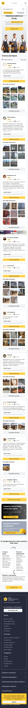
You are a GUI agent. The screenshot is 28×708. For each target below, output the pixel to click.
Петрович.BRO (7, 640)
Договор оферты (8, 661)
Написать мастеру (14, 81)
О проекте (6, 626)
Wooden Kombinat (11, 402)
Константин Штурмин (12, 237)
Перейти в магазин (11, 532)
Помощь (6, 656)
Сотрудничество (8, 663)
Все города (6, 631)
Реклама (6, 666)
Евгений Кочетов (11, 175)
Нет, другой (20, 12)
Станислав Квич (11, 438)
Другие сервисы (8, 649)
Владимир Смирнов (12, 479)
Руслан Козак (10, 265)
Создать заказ (14, 29)
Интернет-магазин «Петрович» (11, 637)
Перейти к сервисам (11, 517)
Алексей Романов (11, 63)
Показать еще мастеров (14, 499)
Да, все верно (8, 13)
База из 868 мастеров (9, 621)
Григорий (9, 355)
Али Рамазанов (11, 312)
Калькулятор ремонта (9, 642)
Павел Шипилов (11, 117)
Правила (6, 659)
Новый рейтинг (7, 628)
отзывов (17, 67)
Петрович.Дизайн (8, 645)
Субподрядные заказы (9, 623)
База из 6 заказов (8, 619)
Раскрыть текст (7, 131)
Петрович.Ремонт (8, 647)
